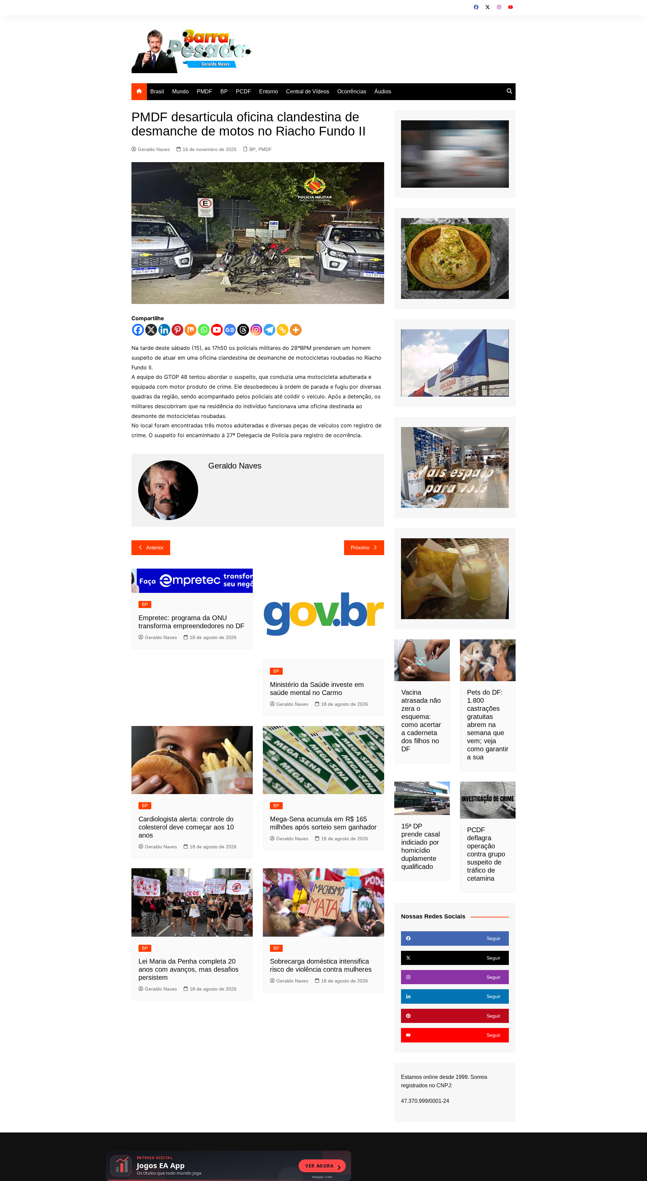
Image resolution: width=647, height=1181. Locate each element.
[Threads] (243, 330)
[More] (296, 330)
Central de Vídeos (307, 91)
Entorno (268, 91)
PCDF (243, 91)
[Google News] (230, 330)
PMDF (204, 91)
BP (224, 91)
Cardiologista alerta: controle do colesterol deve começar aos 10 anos (186, 827)
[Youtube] (217, 330)
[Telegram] (269, 330)
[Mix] (190, 330)
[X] (151, 330)
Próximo (360, 547)
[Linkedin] (164, 330)
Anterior (154, 547)
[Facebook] (138, 330)
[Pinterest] (177, 330)
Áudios (382, 91)
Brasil (157, 91)
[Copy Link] (282, 330)
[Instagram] (256, 330)
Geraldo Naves (154, 149)
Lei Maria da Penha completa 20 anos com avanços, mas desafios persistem (188, 969)
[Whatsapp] (204, 330)
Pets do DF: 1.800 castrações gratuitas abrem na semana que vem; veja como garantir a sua (488, 725)
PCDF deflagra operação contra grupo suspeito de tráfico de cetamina (486, 854)
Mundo (180, 91)
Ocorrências (351, 91)
